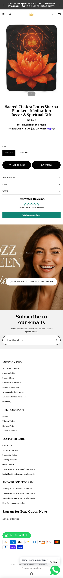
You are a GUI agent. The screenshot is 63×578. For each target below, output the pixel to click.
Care (4, 184)
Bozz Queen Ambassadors (13, 502)
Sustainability (8, 373)
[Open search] (10, 14)
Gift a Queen (8, 464)
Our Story (6, 401)
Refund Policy (8, 425)
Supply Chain (8, 377)
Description (8, 177)
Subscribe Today (9, 454)
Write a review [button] (31, 215)
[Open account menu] (52, 14)
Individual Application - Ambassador (18, 474)
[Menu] (3, 14)
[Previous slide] (3, 4)
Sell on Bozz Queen (10, 387)
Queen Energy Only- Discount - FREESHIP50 (31, 281)
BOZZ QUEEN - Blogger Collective (17, 488)
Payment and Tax (10, 450)
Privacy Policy (8, 421)
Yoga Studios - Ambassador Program (18, 469)
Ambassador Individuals (13, 392)
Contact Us (7, 445)
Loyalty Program (9, 459)
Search (5, 416)
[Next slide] (59, 4)
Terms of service (45, 564)
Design (5, 191)
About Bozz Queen (10, 368)
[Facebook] (31, 574)
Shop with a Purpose (11, 382)
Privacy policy (16, 564)
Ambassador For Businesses (14, 396)
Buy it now (46, 165)
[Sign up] (56, 340)
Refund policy (30, 564)
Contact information (31, 567)
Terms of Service (9, 430)
